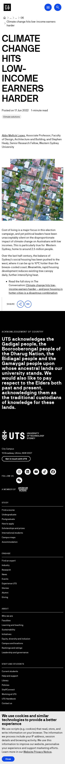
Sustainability (8, 630)
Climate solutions (11, 117)
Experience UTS (9, 583)
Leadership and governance (15, 652)
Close (8, 759)
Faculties (6, 620)
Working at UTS (9, 694)
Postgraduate (8, 519)
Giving (5, 597)
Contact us (7, 703)
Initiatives (6, 634)
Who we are (7, 616)
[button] (20, 304)
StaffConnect (8, 689)
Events (5, 579)
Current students (10, 671)
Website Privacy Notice (37, 751)
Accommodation (10, 542)
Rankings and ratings (12, 648)
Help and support (10, 676)
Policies (5, 685)
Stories (5, 588)
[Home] (4, 17)
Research (6, 570)
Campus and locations (12, 643)
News (4, 574)
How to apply (8, 524)
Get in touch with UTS (16, 459)
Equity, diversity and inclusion (16, 639)
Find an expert (9, 561)
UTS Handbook (9, 699)
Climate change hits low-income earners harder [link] (31, 23)
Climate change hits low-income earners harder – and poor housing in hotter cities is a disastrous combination (36, 289)
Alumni (5, 593)
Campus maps (8, 537)
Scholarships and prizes (13, 528)
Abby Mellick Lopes (13, 135)
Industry (6, 565)
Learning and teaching (12, 625)
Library (5, 680)
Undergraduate (9, 514)
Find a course (8, 510)
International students (12, 533)
